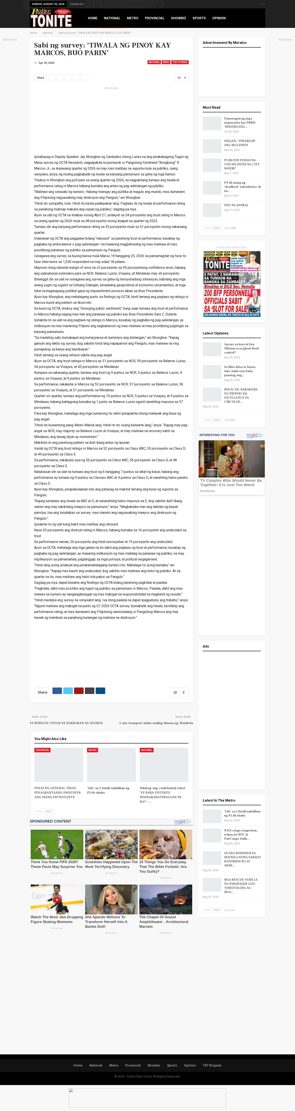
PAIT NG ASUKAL (236, 205)
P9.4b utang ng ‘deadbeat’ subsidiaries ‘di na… (242, 187)
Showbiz (154, 1065)
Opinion (190, 1065)
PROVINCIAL (155, 18)
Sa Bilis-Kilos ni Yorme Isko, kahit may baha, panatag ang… (240, 371)
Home (77, 1065)
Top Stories (180, 62)
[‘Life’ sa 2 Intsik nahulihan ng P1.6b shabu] (111, 765)
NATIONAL (112, 18)
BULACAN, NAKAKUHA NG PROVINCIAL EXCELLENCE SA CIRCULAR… (241, 396)
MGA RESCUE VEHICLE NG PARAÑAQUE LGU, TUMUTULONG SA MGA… (241, 886)
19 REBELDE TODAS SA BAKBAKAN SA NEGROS (66, 723)
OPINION (219, 18)
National (154, 62)
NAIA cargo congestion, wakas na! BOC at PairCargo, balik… (240, 835)
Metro (93, 750)
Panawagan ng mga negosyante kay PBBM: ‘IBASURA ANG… (240, 123)
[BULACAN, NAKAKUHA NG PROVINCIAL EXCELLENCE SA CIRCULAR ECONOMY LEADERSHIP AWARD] (212, 394)
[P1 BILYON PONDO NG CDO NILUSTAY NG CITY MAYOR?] (212, 165)
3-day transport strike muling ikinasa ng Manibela (156, 723)
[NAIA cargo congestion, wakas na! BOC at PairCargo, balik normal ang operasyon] (212, 835)
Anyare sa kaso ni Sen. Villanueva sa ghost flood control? (241, 348)
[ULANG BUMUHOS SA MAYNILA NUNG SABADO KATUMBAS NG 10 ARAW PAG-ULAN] (212, 858)
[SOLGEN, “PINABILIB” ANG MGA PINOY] (212, 146)
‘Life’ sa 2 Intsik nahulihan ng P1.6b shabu (242, 814)
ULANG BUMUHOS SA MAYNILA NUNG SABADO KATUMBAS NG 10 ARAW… (242, 859)
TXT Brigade (212, 1065)
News (166, 62)
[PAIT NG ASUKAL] (212, 210)
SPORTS (199, 18)
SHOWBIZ (178, 18)
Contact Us (76, 4)
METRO (132, 18)
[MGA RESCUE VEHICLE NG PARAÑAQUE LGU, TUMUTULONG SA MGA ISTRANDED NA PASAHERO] (212, 885)
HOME (92, 18)
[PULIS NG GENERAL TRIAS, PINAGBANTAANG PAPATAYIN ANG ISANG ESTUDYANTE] (58, 765)
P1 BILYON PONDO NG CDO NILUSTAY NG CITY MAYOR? (241, 164)
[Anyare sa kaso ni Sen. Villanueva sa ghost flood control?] (212, 349)
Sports (172, 1065)
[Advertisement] (111, 121)
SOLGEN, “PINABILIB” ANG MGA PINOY (240, 143)
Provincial (42, 750)
